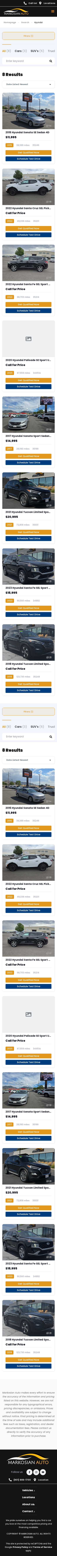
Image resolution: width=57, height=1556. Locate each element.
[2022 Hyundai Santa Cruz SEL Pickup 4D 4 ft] (28, 204)
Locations (28, 1497)
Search (25, 22)
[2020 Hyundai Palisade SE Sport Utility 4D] (28, 356)
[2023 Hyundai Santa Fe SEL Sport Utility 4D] (28, 584)
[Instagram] (36, 1472)
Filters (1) (28, 35)
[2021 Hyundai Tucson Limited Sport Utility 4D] (28, 508)
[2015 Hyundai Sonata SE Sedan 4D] (28, 128)
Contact (27, 1511)
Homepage (10, 22)
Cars (21, 51)
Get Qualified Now (28, 152)
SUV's (37, 51)
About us (28, 1504)
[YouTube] (43, 1472)
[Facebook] (29, 1472)
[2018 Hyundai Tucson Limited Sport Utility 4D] (28, 660)
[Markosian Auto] (16, 11)
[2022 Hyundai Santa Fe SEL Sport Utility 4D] (28, 280)
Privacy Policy (20, 1547)
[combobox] (28, 84)
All (6, 51)
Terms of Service (42, 1547)
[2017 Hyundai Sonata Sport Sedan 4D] (28, 432)
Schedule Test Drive (28, 158)
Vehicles (27, 1490)
